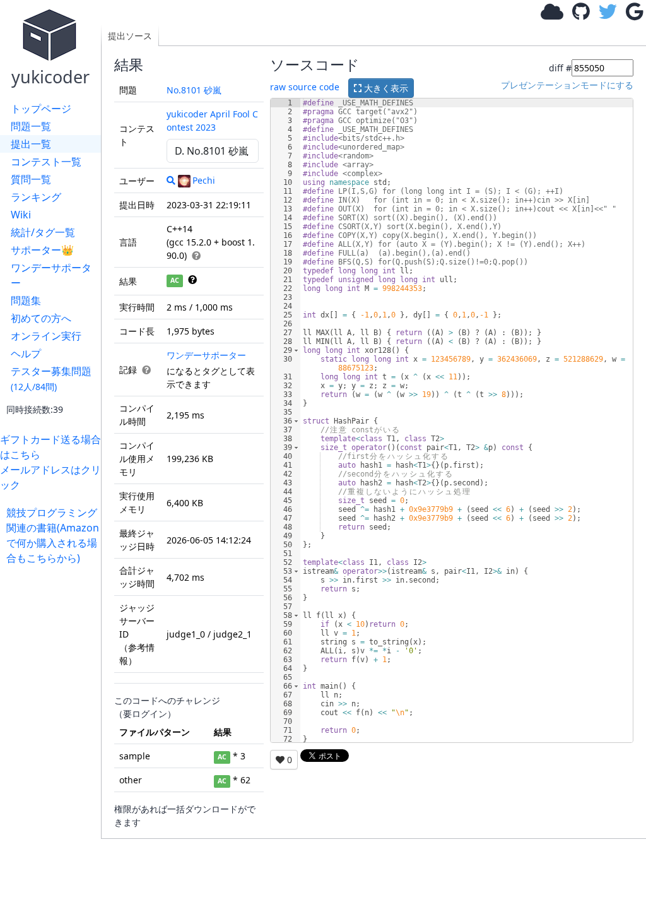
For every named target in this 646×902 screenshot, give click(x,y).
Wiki (21, 215)
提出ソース (130, 36)
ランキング (36, 197)
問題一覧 (31, 126)
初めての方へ (41, 318)
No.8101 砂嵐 (194, 90)
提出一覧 (31, 144)
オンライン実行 (46, 336)
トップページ (41, 109)
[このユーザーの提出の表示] (171, 180)
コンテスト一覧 (46, 162)
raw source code (304, 87)
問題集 (26, 300)
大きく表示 (384, 88)
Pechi (203, 180)
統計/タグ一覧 (43, 232)
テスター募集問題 (51, 378)
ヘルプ (26, 353)
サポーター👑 (42, 250)
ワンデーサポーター (51, 275)
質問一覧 (31, 179)
